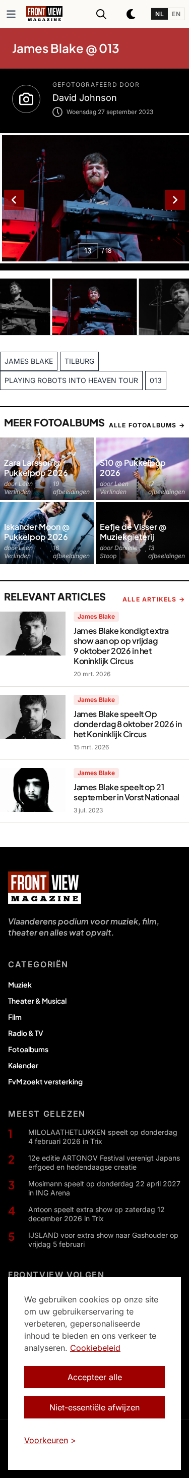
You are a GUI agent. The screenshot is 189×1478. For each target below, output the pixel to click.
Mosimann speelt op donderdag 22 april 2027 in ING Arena (104, 1188)
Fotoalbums (28, 1049)
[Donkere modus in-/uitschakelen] (131, 14)
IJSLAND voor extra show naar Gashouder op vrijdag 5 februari (103, 1239)
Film (15, 1016)
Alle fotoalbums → (147, 425)
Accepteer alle (95, 1377)
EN (176, 14)
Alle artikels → (153, 599)
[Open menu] (11, 14)
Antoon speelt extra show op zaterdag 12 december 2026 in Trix (96, 1214)
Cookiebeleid (95, 1348)
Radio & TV (25, 1032)
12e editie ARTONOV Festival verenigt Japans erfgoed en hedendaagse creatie (104, 1162)
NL (159, 14)
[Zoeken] (101, 14)
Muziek (20, 984)
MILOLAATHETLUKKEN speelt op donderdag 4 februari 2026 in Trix (102, 1136)
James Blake (96, 616)
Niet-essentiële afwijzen (94, 1407)
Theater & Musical (37, 1000)
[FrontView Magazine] (44, 887)
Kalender (23, 1065)
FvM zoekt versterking (45, 1081)
